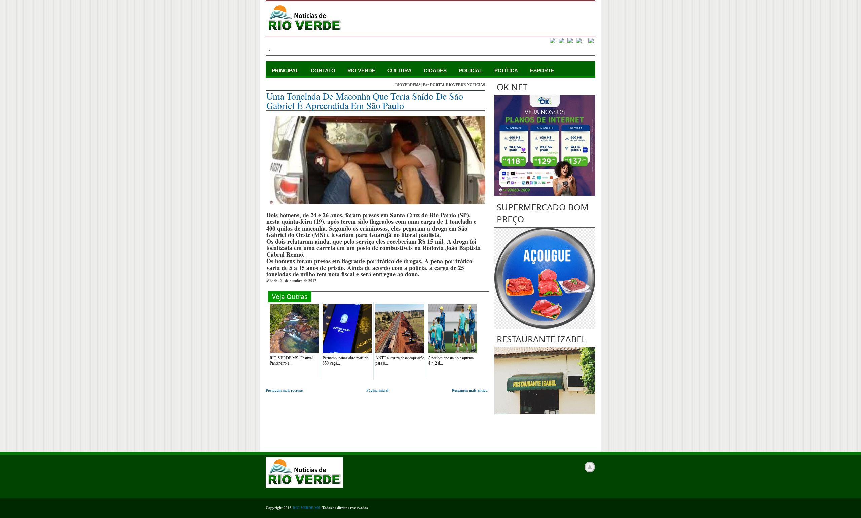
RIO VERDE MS (306, 508)
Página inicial (377, 390)
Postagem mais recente (284, 390)
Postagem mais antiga (470, 390)
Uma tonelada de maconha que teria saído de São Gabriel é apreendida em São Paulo (364, 101)
